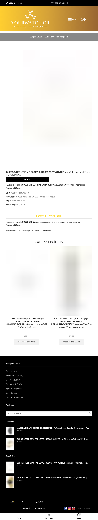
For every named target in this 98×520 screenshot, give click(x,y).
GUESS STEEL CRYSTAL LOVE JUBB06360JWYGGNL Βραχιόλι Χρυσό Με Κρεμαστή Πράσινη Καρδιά (53, 463)
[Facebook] (21, 205)
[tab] (41, 216)
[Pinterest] (24, 205)
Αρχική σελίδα (36, 37)
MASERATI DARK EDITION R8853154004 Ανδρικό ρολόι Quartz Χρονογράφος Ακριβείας (53, 428)
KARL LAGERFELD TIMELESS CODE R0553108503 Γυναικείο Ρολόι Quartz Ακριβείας (53, 477)
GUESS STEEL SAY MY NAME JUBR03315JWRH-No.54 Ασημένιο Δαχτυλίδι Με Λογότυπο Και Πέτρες (27, 324)
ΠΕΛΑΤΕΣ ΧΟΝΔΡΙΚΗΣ (59, 3)
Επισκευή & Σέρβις (14, 384)
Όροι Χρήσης (11, 393)
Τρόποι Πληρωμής (14, 389)
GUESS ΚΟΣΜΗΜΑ (18, 201)
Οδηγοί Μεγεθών (13, 380)
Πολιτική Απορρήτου (14, 397)
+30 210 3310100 (15, 3)
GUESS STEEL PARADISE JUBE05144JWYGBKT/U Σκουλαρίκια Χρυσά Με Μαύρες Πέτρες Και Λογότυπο (71, 324)
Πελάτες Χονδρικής (85, 508)
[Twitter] (19, 205)
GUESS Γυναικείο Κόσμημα (56, 37)
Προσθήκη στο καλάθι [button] (26, 342)
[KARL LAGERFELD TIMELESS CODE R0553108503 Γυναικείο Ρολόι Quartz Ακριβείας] (10, 482)
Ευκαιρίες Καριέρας (14, 375)
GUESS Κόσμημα (23, 197)
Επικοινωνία (11, 371)
